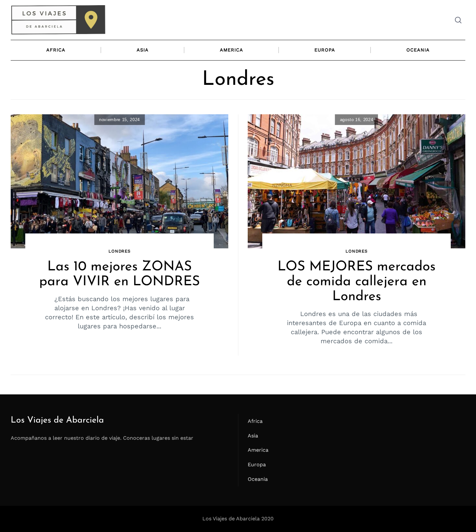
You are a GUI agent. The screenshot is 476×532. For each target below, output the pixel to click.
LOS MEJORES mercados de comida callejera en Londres (357, 282)
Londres (119, 251)
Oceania (418, 49)
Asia (143, 49)
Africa (55, 49)
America (231, 49)
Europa (324, 49)
